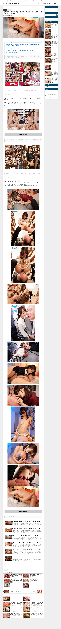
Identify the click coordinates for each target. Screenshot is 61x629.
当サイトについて (43, 3)
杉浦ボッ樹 (6, 572)
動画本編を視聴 (23, 134)
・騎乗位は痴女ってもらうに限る (49, 97)
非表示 (12, 42)
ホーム (39, 3)
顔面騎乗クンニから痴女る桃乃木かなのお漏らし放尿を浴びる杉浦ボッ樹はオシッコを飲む (20, 50)
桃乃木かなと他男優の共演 (11, 52)
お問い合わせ (49, 3)
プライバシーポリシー (55, 3)
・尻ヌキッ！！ (47, 92)
